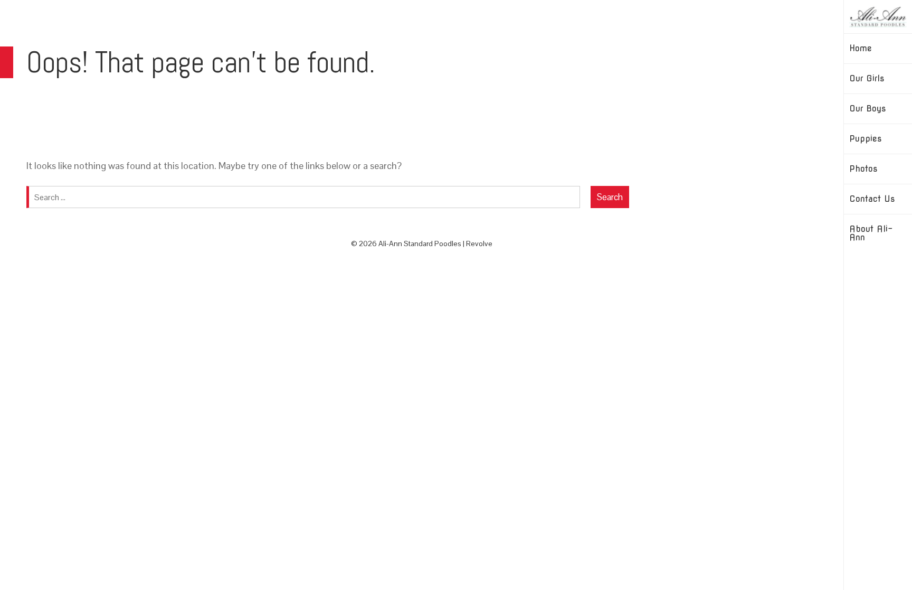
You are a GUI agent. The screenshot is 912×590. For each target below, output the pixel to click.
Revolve (479, 243)
